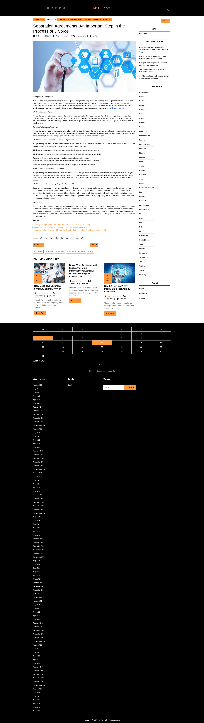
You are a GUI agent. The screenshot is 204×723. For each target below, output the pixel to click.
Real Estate (143, 236)
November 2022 (38, 550)
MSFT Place (102, 8)
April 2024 (36, 487)
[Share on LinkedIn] (52, 238)
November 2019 (38, 678)
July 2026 (36, 389)
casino (141, 105)
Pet (140, 222)
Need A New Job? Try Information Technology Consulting (117, 289)
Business (39, 252)
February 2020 (38, 667)
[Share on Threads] (77, 238)
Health (141, 183)
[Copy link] (82, 238)
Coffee (141, 114)
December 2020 (38, 630)
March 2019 (37, 707)
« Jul (101, 364)
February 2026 (38, 407)
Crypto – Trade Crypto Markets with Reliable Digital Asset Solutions (152, 57)
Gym (141, 179)
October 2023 (38, 509)
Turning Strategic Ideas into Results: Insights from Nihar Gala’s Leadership (62, 225)
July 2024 (36, 476)
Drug (141, 127)
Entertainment (144, 135)
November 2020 (38, 634)
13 (102, 343)
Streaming (143, 253)
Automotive (143, 92)
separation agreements (77, 252)
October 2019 (38, 681)
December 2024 (38, 458)
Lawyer (142, 196)
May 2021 (36, 612)
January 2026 (38, 411)
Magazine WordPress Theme (95, 720)
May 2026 (36, 396)
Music (141, 214)
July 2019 (36, 692)
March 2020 (37, 663)
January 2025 (38, 455)
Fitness (142, 157)
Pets (141, 227)
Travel (141, 270)
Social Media (144, 240)
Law (140, 192)
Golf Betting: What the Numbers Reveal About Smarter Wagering (154, 77)
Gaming (142, 170)
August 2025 (37, 429)
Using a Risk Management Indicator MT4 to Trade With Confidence (154, 64)
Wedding (142, 275)
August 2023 (37, 517)
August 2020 (37, 645)
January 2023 (38, 542)
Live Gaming (144, 205)
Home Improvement (146, 188)
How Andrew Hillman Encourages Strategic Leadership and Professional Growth (153, 49)
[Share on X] (46, 238)
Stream (142, 249)
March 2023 (37, 535)
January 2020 (38, 670)
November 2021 (38, 590)
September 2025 (39, 425)
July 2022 (36, 564)
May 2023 (36, 528)
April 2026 (36, 400)
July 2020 (36, 648)
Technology (143, 257)
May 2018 (36, 711)
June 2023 (36, 524)
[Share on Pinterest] (62, 238)
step (91, 252)
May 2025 (36, 440)
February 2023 (38, 539)
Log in (70, 385)
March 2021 (37, 619)
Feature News (144, 144)
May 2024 (36, 484)
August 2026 (37, 385)
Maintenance (144, 209)
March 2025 (37, 447)
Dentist (142, 122)
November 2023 (38, 506)
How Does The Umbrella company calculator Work (48, 287)
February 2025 (38, 451)
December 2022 (38, 546)
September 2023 (39, 513)
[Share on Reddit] (67, 238)
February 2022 (38, 583)
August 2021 (37, 601)
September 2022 (39, 557)
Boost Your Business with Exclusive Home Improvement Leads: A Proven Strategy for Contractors (83, 271)
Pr (140, 231)
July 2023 (36, 520)
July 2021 (36, 605)
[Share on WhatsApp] (57, 238)
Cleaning (142, 109)
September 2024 (39, 469)
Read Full (41, 313)
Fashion (142, 140)
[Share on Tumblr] (72, 238)
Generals (142, 175)
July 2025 (36, 433)
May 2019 (36, 700)
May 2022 (36, 572)
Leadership (143, 201)
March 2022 (37, 579)
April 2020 (36, 660)
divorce (50, 252)
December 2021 (38, 586)
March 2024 (37, 491)
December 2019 (38, 674)
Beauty (141, 96)
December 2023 (38, 502)
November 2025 (38, 418)
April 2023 (36, 531)
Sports (141, 244)
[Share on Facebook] (41, 238)
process (61, 252)
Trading (142, 266)
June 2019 (36, 696)
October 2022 (38, 553)
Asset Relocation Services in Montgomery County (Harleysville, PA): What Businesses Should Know (72, 230)
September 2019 (39, 685)
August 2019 (37, 689)
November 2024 (38, 462)
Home (141, 288)
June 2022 (36, 568)
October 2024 (38, 465)
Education (143, 131)
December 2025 (38, 414)
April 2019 (36, 703)
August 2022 (37, 561)
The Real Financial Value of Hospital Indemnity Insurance (152, 71)
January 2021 (38, 627)
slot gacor (143, 33)
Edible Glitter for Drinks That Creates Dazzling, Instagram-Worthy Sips (60, 227)
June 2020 (36, 652)
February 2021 (38, 623)
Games (141, 166)
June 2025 (36, 436)
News (141, 218)
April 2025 (36, 443)
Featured (142, 149)
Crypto (141, 118)
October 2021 (38, 594)
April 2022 (36, 575)
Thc (140, 262)
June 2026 (36, 392)
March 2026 (37, 403)
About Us (142, 298)
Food (141, 162)
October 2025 (38, 422)
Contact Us (143, 293)
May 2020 (36, 656)
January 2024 (38, 498)
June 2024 (36, 480)
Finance (142, 153)
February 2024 (38, 495)
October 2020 (38, 638)
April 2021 (36, 616)
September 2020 (39, 641)
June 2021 (36, 608)
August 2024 (37, 473)
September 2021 (39, 597)
